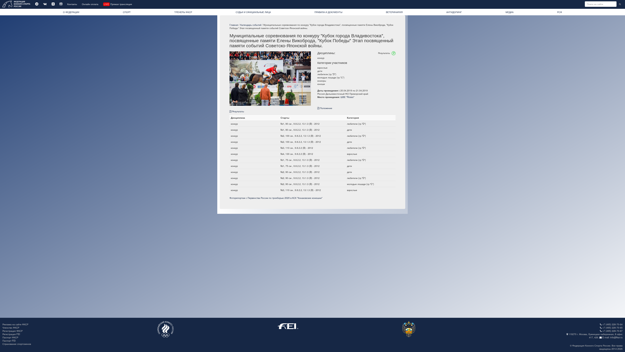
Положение (325, 108)
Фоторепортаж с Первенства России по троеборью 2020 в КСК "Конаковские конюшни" (275, 197)
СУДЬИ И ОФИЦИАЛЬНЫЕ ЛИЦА (253, 12)
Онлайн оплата (90, 4)
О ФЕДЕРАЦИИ (71, 12)
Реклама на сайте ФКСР (15, 324)
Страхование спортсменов (16, 343)
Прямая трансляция (118, 4)
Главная (233, 24)
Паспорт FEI (9, 340)
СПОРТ (127, 12)
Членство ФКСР (10, 327)
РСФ (559, 12)
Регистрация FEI (11, 334)
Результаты (237, 111)
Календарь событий (250, 24)
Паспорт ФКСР (10, 337)
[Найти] (620, 4)
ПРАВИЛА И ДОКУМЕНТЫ (328, 12)
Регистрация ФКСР (12, 330)
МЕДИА (510, 12)
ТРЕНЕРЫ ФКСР (183, 12)
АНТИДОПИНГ (454, 12)
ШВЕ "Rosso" (347, 97)
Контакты (72, 4)
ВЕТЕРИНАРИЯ (394, 12)
